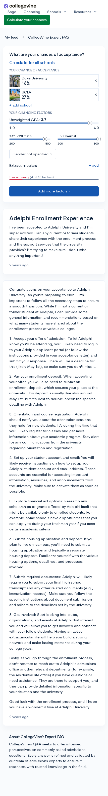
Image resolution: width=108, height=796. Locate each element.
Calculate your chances (27, 19)
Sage (12, 11)
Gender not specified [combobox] (30, 154)
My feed (11, 37)
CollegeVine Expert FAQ (48, 37)
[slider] (89, 123)
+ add (94, 165)
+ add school (20, 105)
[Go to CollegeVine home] (20, 6)
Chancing (32, 11)
